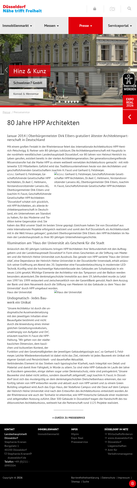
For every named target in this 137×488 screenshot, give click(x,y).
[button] (17, 25)
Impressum (124, 477)
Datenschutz (108, 477)
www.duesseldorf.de (120, 438)
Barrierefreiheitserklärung (85, 477)
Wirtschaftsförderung (121, 434)
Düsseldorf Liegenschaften (117, 444)
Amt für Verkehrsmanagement (121, 451)
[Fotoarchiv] (112, 8)
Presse (6, 112)
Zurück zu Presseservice (70, 417)
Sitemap (75, 481)
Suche (86, 481)
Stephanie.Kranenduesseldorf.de (19, 455)
